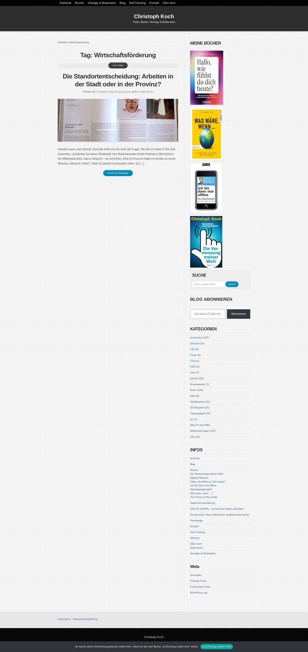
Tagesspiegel (197, 413)
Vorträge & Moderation (102, 2)
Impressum (196, 547)
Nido (192, 395)
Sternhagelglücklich (201, 489)
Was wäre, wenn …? (201, 493)
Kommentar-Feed (200, 586)
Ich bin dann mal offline (203, 485)
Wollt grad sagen (199, 430)
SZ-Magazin (197, 407)
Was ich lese (197, 424)
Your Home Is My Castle (203, 497)
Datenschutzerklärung (202, 502)
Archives (195, 458)
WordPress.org (198, 592)
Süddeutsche (197, 401)
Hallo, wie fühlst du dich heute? (207, 481)
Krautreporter (197, 384)
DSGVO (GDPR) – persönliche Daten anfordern (217, 508)
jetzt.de (194, 378)
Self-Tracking (137, 2)
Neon (193, 390)
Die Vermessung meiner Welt (206, 473)
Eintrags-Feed (198, 580)
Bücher (79, 2)
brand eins (124, 91)
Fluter (193, 355)
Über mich (169, 2)
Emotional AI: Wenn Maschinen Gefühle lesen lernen (220, 514)
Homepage (196, 520)
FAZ (192, 349)
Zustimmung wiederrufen (216, 646)
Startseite (65, 2)
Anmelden (196, 575)
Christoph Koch (154, 16)
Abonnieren (238, 313)
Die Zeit (194, 343)
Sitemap (194, 537)
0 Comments (145, 91)
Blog (122, 2)
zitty (192, 436)
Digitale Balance (199, 477)
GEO (193, 366)
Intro (192, 372)
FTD (192, 360)
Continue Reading (118, 173)
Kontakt (154, 2)
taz (192, 419)
